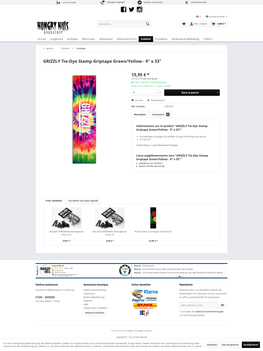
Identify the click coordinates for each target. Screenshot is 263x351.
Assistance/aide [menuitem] (216, 16)
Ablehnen (212, 344)
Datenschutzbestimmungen (209, 311)
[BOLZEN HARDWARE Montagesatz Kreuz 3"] (110, 218)
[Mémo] (184, 24)
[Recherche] (147, 24)
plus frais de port (150, 78)
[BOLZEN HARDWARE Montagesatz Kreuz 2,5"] (66, 218)
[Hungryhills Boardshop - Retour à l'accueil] (53, 28)
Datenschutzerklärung (95, 289)
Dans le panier (190, 92)
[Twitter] (131, 9)
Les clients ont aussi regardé (83, 200)
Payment (88, 300)
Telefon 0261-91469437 (95, 308)
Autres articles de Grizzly (151, 166)
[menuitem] (124, 24)
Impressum (89, 293)
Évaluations (160, 114)
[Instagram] (140, 9)
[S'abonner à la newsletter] (222, 305)
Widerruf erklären (94, 312)
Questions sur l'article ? (150, 163)
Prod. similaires (54, 200)
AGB (86, 304)
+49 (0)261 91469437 (116, 2)
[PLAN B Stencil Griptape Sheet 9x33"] (153, 218)
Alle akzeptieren (230, 344)
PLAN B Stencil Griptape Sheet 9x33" (153, 231)
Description (140, 114)
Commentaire (157, 100)
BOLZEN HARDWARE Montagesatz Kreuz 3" (110, 233)
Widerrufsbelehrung (94, 297)
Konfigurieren (251, 344)
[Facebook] (124, 9)
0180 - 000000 (45, 297)
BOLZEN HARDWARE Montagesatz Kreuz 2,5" (66, 233)
